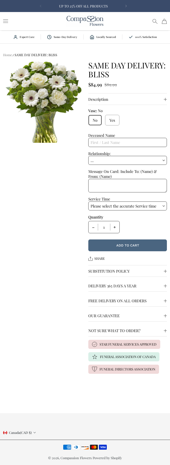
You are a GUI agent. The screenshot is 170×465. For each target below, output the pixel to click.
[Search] (155, 21)
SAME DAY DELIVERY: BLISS (36, 55)
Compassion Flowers (76, 458)
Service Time (99, 199)
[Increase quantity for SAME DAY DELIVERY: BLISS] (115, 227)
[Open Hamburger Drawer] (5, 21)
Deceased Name (101, 135)
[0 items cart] (164, 21)
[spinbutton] (104, 227)
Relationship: (99, 153)
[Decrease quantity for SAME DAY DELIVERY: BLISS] (93, 227)
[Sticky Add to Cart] (154, 455)
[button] (40, 6)
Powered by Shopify (107, 458)
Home (7, 55)
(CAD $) (20, 433)
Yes (112, 120)
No (95, 120)
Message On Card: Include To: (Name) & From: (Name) (122, 174)
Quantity (95, 217)
